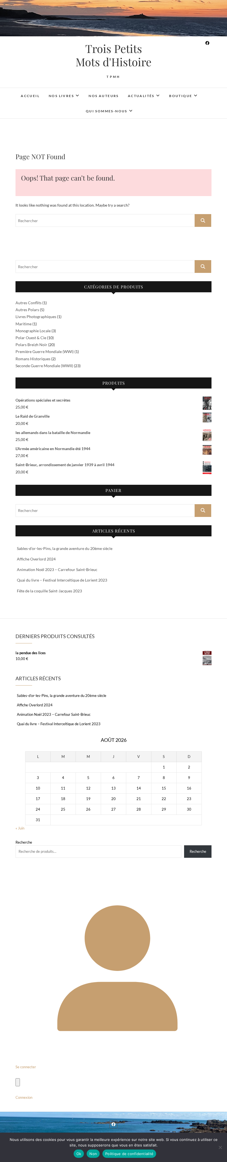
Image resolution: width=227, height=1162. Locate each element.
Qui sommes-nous (106, 111)
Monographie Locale (33, 330)
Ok (78, 1153)
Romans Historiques (33, 358)
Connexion (24, 1097)
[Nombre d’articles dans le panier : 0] (18, 1082)
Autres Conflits (29, 302)
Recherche (24, 842)
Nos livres (61, 96)
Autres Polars (27, 309)
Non (93, 1153)
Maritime (24, 323)
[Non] (220, 1147)
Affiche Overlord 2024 (36, 559)
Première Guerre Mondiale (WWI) (45, 351)
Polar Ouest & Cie (31, 337)
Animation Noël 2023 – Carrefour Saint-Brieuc (57, 569)
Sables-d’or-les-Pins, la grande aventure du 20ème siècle (64, 548)
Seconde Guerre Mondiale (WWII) (44, 365)
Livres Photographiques (36, 316)
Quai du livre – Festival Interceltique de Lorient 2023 (62, 580)
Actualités (141, 96)
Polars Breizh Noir (31, 344)
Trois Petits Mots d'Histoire (113, 55)
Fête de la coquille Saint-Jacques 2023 (49, 590)
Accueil (30, 96)
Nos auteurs (103, 96)
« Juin (20, 828)
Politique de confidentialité (129, 1153)
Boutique (180, 96)
